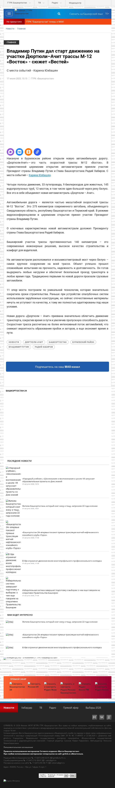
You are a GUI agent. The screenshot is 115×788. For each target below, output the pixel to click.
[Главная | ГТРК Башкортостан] (26, 13)
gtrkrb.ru (7, 738)
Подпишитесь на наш (57, 367)
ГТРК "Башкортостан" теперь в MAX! (45, 21)
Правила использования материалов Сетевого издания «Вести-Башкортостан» (41, 751)
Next (107, 115)
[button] (10, 152)
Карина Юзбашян (40, 175)
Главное (11, 42)
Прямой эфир (18, 679)
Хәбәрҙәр (26, 707)
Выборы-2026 (93, 707)
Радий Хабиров (44, 347)
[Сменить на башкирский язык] (85, 13)
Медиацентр (75, 3)
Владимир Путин (19, 347)
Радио (52, 707)
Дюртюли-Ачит (34, 342)
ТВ (40, 707)
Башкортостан (58, 342)
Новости (14, 342)
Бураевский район (83, 342)
